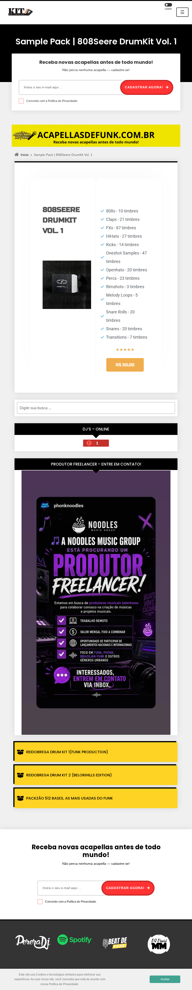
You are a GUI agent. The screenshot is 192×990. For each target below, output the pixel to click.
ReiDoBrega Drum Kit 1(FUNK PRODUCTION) (67, 752)
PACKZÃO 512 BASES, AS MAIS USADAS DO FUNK (69, 798)
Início (25, 155)
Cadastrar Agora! (144, 87)
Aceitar (165, 979)
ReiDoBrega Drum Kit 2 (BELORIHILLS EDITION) (69, 775)
